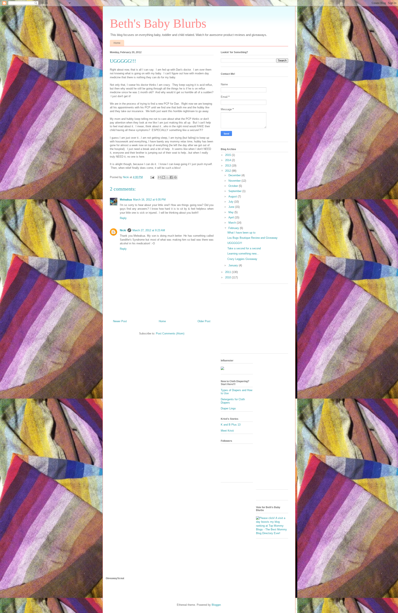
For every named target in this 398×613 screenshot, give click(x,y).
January (233, 265)
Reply (123, 218)
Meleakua (126, 199)
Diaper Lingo (228, 408)
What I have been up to (241, 232)
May (231, 212)
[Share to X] (167, 177)
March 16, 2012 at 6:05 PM (149, 199)
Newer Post (120, 321)
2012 (228, 170)
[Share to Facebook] (171, 177)
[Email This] (160, 177)
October (233, 185)
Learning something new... (243, 253)
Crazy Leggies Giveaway (242, 259)
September (235, 191)
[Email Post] (152, 177)
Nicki (123, 230)
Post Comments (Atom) (170, 333)
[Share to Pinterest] (175, 177)
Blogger (216, 604)
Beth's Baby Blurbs (158, 23)
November (234, 180)
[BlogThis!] (163, 177)
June (231, 206)
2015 (228, 155)
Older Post (204, 321)
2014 (228, 160)
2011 (228, 272)
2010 (228, 277)
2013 (228, 165)
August (233, 196)
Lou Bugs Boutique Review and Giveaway (252, 237)
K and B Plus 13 (230, 424)
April (231, 217)
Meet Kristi (227, 430)
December (234, 175)
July (231, 201)
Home (117, 43)
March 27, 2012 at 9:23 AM (148, 230)
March (232, 222)
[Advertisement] (255, 320)
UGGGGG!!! (234, 243)
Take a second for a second (244, 248)
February (234, 228)
